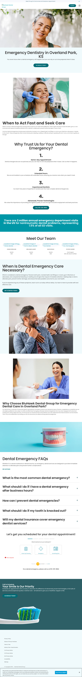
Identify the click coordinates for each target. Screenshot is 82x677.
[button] (79, 6)
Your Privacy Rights (61, 672)
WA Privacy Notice (8, 656)
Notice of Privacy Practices (10, 641)
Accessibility (7, 659)
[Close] (79, 672)
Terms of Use (7, 644)
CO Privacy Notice (8, 653)
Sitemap (6, 662)
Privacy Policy (7, 638)
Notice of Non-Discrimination (11, 647)
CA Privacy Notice (8, 650)
